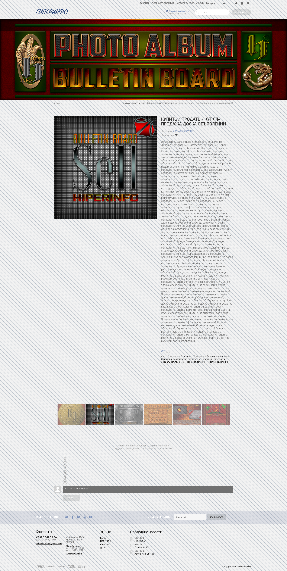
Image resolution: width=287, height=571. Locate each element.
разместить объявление (188, 358)
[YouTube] (91, 517)
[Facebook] (72, 517)
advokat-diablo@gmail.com (49, 543)
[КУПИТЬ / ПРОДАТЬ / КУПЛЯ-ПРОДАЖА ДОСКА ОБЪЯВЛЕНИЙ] (105, 167)
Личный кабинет (178, 11)
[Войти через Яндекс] (65, 473)
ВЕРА (103, 537)
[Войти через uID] (65, 459)
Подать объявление (217, 361)
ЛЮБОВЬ (104, 544)
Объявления (167, 358)
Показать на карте (74, 553)
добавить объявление (215, 358)
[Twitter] (78, 517)
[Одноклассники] (85, 517)
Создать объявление (172, 361)
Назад (59, 103)
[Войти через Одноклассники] (65, 482)
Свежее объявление (218, 356)
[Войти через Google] (65, 477)
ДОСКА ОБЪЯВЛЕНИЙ (183, 131)
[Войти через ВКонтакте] (65, 464)
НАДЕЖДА (105, 541)
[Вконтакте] (66, 517)
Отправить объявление (193, 356)
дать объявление (170, 356)
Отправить (71, 497)
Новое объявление (195, 361)
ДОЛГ (103, 547)
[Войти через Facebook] (65, 468)
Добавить (243, 12)
